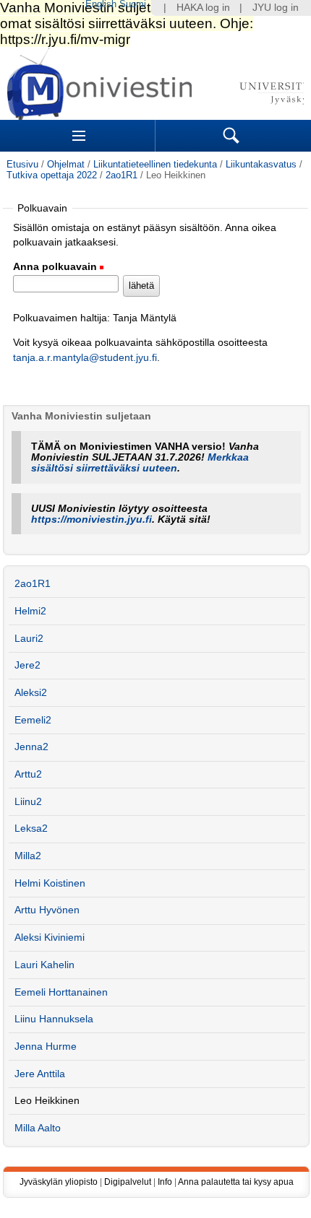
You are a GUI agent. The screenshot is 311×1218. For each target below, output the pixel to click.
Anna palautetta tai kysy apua (236, 1182)
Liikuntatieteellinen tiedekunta (155, 164)
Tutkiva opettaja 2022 (52, 175)
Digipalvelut (127, 1182)
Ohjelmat (66, 164)
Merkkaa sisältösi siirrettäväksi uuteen (140, 463)
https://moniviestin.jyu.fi (91, 519)
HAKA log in (203, 7)
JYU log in (275, 7)
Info (165, 1182)
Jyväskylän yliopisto (59, 1182)
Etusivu (22, 164)
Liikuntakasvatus (261, 164)
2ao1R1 (121, 175)
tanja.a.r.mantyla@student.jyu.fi (85, 357)
